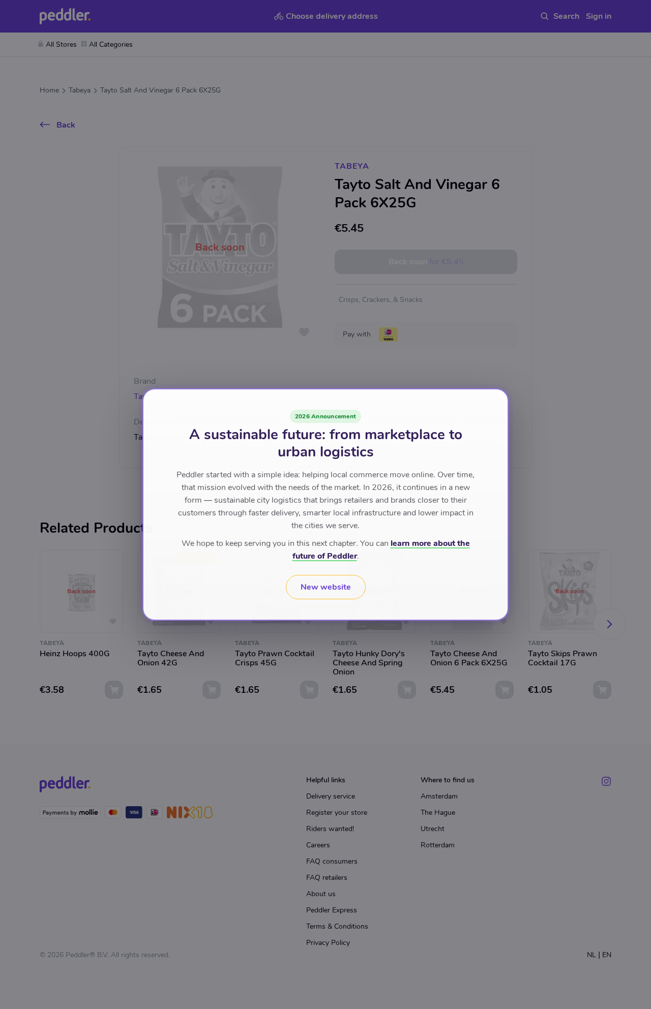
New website (326, 587)
